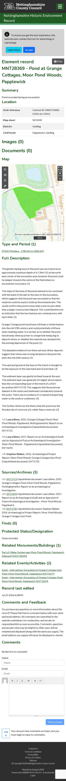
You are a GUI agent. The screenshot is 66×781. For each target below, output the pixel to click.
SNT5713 (11, 479)
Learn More (14, 49)
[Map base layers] (5, 175)
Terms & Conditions (33, 751)
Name (5, 657)
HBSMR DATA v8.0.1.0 (32, 772)
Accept (29, 49)
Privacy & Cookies (33, 757)
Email (5, 668)
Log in (33, 775)
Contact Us (33, 748)
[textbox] (36, 699)
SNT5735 (11, 508)
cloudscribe (49, 772)
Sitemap (33, 760)
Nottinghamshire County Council (41, 763)
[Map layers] (5, 169)
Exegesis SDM (38, 769)
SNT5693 (11, 493)
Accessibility (33, 754)
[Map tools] (5, 186)
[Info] (5, 180)
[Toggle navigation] (60, 6)
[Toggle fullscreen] (59, 168)
